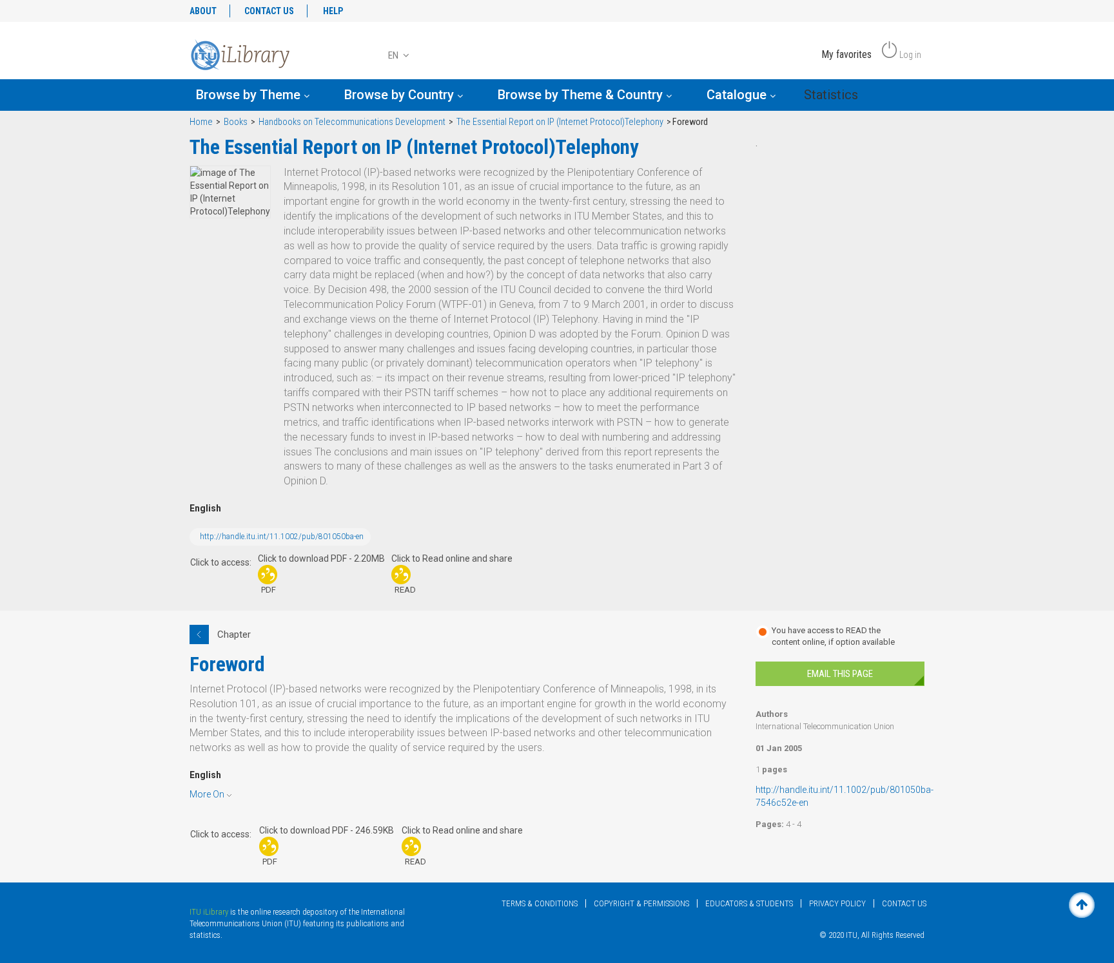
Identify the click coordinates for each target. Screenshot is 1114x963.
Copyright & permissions (641, 903)
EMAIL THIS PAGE (840, 674)
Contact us (904, 903)
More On (207, 794)
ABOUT (203, 11)
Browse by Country (400, 94)
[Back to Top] (1082, 905)
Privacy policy (837, 903)
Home (201, 122)
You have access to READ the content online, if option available (833, 636)
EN (394, 55)
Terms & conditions (540, 903)
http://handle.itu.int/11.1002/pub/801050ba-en (282, 536)
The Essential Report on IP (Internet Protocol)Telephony (559, 122)
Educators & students (749, 903)
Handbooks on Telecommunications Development (352, 122)
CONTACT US (269, 11)
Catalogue (738, 94)
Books (236, 122)
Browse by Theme (250, 94)
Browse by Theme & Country (582, 94)
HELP (333, 11)
